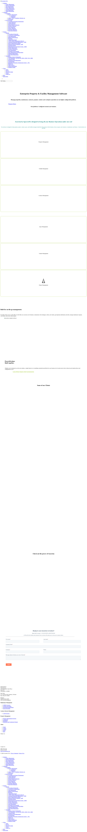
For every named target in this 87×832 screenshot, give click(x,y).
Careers (7, 826)
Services (7, 824)
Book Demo (5, 830)
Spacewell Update (9, 825)
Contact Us (8, 828)
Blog (4, 829)
